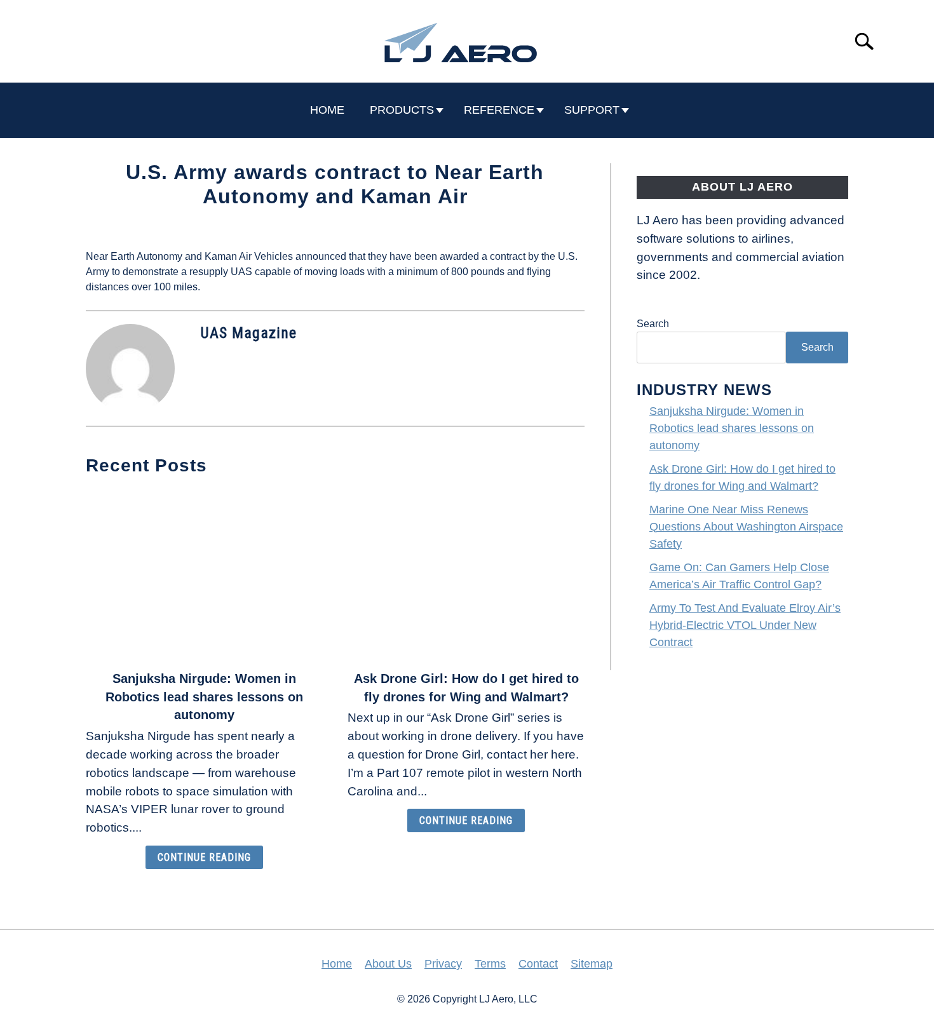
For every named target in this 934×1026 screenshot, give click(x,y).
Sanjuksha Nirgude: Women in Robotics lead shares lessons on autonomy (204, 697)
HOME (327, 110)
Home (336, 963)
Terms (490, 963)
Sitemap (592, 963)
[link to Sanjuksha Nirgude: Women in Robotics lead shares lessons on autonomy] (204, 574)
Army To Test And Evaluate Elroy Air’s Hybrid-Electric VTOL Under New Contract (745, 625)
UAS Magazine (248, 333)
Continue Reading (204, 857)
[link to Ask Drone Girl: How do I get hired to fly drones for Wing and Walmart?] (466, 574)
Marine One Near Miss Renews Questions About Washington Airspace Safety (746, 526)
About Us (388, 963)
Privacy (443, 963)
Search (653, 323)
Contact (538, 963)
